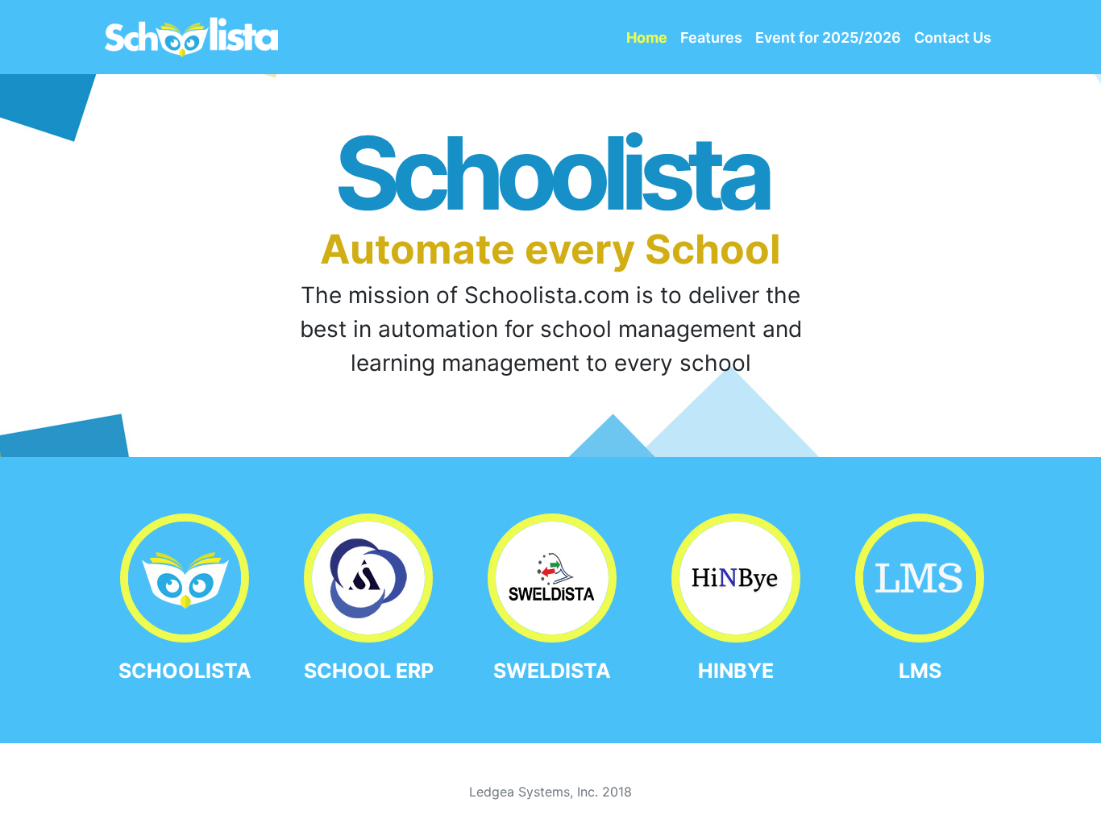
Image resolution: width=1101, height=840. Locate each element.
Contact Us (952, 37)
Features (711, 37)
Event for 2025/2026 (828, 37)
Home (646, 37)
